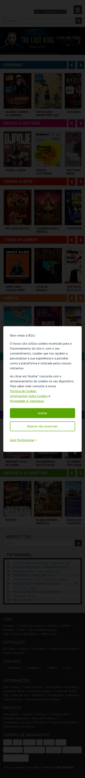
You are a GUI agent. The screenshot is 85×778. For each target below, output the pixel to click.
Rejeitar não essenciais (42, 426)
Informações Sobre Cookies (29, 396)
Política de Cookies (23, 391)
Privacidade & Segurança (27, 401)
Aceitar (42, 413)
